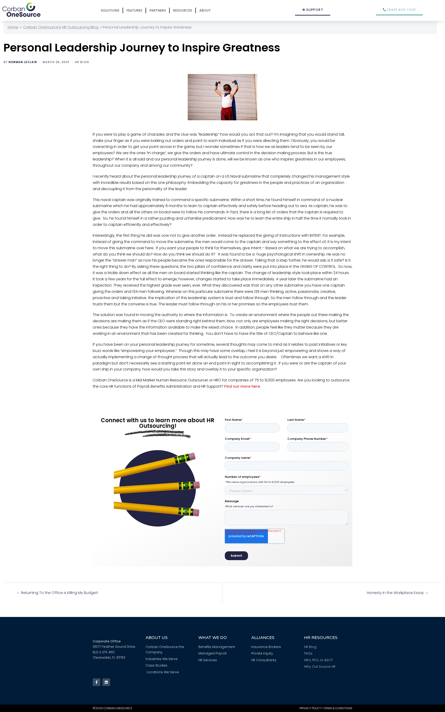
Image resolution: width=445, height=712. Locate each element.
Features (134, 10)
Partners (157, 10)
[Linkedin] (106, 682)
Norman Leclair (23, 62)
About (205, 10)
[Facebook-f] (96, 682)
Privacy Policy (310, 708)
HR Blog (82, 62)
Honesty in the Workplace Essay (395, 592)
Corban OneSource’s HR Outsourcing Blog (61, 27)
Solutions (110, 10)
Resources (182, 10)
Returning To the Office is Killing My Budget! (59, 592)
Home (13, 27)
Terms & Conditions (337, 708)
